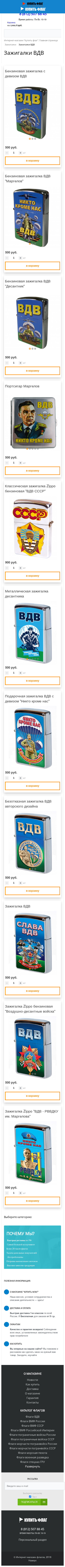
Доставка (32, 1389)
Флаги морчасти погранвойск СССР (33, 1448)
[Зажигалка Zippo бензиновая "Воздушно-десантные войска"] (32, 1048)
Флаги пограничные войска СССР (32, 1439)
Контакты (32, 1402)
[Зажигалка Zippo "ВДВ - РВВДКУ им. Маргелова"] (32, 1153)
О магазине (32, 1393)
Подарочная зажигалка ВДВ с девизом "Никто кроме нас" (29, 698)
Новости (32, 1380)
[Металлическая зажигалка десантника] (32, 633)
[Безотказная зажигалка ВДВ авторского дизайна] (32, 843)
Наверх (32, 1560)
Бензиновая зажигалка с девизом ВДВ (25, 73)
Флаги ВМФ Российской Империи (32, 1430)
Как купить (33, 1384)
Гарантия (32, 1398)
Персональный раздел (32, 1540)
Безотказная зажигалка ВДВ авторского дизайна (28, 803)
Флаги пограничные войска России (33, 1435)
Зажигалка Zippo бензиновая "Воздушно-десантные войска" (30, 1009)
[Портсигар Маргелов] (32, 423)
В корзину (32, 160)
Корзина (11, 22)
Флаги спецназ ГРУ (32, 1462)
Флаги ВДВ (33, 1417)
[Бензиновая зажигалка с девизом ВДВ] (32, 113)
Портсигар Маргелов (22, 385)
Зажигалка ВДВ (17, 905)
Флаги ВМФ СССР (33, 1426)
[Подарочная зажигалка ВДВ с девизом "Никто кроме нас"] (32, 738)
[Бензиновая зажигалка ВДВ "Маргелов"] (32, 218)
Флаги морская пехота (32, 1453)
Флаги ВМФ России (32, 1421)
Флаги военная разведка (32, 1457)
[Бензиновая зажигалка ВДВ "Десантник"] (32, 323)
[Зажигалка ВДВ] (32, 943)
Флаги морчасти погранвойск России (32, 1444)
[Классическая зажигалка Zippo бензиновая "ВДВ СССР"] (32, 528)
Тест (34, 1496)
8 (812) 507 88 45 (33, 13)
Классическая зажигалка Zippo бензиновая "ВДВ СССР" (30, 488)
